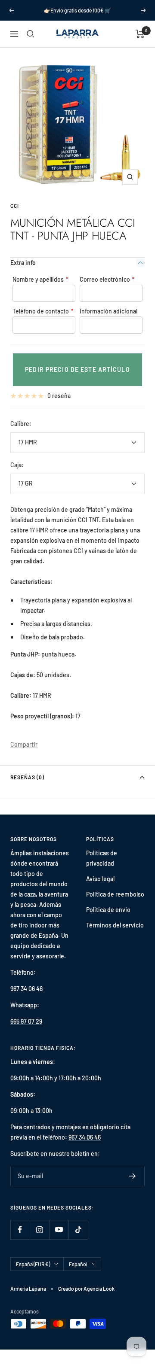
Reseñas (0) (27, 777)
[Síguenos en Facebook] (20, 1229)
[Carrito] (140, 34)
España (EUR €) (33, 1264)
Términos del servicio (115, 925)
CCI (14, 206)
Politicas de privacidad (101, 858)
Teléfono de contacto (43, 311)
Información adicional (108, 311)
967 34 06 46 (26, 988)
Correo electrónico (107, 279)
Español (78, 1264)
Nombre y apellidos (40, 279)
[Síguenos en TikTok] (78, 1229)
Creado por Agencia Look (86, 1289)
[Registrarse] (132, 1176)
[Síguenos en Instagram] (39, 1229)
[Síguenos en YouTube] (58, 1229)
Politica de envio (108, 909)
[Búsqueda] (30, 34)
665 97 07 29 (26, 1021)
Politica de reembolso (115, 894)
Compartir (23, 744)
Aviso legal (100, 878)
